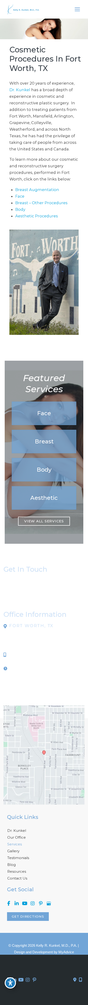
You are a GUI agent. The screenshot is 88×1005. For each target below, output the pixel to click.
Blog (11, 864)
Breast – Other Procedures (41, 202)
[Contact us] (75, 979)
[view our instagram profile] (32, 903)
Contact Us (17, 878)
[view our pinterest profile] (40, 903)
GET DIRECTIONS (28, 916)
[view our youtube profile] (24, 903)
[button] (44, 413)
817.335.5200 (22, 654)
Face (19, 196)
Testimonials (18, 858)
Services (14, 844)
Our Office (16, 837)
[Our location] (80, 979)
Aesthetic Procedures (36, 216)
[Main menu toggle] (77, 9)
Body (20, 209)
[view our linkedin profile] (16, 903)
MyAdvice (66, 952)
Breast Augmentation (37, 189)
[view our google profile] (48, 903)
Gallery (13, 851)
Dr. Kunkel (19, 89)
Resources (16, 871)
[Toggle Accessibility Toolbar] (10, 983)
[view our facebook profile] (8, 903)
